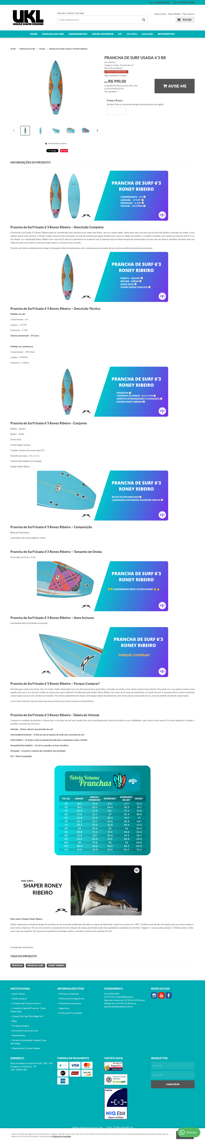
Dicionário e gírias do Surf (25, 1030)
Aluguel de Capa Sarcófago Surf (27, 1016)
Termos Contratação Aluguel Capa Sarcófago (28, 1042)
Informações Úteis (70, 988)
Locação (147, 34)
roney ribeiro (56, 965)
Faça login (79, 13)
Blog (14, 1021)
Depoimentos (166, 34)
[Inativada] (126, 1104)
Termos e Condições (69, 993)
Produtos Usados (20, 1026)
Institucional (20, 988)
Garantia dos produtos (70, 1003)
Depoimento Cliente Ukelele (26, 1048)
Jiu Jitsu (132, 34)
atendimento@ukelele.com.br (118, 1006)
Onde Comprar (19, 998)
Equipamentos (78, 34)
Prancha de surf (53, 34)
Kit (120, 34)
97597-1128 (186, 2)
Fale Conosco (188, 14)
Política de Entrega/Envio (71, 998)
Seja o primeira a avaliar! (115, 75)
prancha (17, 965)
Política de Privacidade (70, 1013)
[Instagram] (154, 995)
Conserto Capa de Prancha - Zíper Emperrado (28, 1010)
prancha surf (35, 965)
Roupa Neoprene (102, 34)
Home (33, 34)
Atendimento (18, 1035)
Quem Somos (160, 14)
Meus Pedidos (174, 14)
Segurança (64, 1008)
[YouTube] (161, 995)
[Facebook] (168, 995)
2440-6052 (161, 2)
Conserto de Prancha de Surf (26, 1003)
